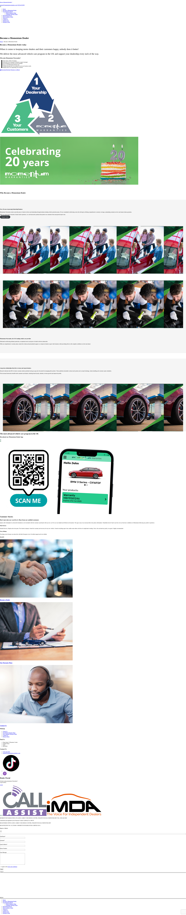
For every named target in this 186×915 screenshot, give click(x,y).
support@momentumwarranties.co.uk (8, 5)
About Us (5, 18)
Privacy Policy (6, 736)
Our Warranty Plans (7, 11)
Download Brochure (6, 69)
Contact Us (5, 19)
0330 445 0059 (21, 5)
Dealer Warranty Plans (11, 13)
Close (2, 872)
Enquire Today (5, 217)
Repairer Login (6, 22)
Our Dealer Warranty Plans (9, 732)
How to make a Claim (8, 17)
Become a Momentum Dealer (9, 10)
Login (1, 785)
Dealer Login (6, 20)
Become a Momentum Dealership (6, 2)
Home (4, 9)
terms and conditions (12, 866)
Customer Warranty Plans (12, 14)
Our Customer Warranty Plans (10, 734)
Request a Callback (15, 69)
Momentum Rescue (7, 15)
